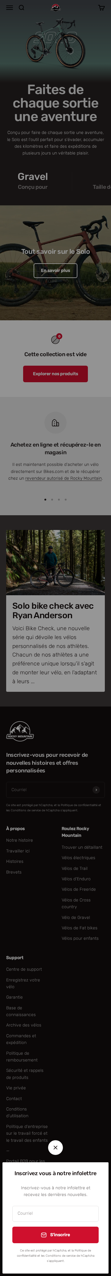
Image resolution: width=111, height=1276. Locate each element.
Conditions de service (61, 1256)
